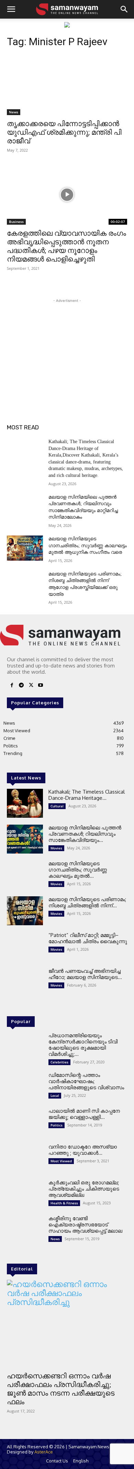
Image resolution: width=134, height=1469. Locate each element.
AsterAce (43, 1452)
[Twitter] (31, 685)
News (13, 112)
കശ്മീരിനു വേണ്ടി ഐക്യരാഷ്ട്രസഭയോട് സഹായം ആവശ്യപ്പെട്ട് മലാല (85, 1224)
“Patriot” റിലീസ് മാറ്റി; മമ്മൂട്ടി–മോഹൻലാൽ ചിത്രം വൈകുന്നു (87, 938)
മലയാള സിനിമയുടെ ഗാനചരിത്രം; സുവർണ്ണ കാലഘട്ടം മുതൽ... (77, 869)
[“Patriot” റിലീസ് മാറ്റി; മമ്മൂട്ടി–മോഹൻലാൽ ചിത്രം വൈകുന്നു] (25, 946)
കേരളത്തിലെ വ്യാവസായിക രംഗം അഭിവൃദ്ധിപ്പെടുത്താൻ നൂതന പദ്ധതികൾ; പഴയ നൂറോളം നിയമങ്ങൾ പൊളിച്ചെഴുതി (66, 246)
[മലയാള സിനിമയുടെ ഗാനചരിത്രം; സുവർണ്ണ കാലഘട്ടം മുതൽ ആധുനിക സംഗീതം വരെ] (25, 548)
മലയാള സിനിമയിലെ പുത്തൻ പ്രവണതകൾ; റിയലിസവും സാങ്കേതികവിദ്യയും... (84, 833)
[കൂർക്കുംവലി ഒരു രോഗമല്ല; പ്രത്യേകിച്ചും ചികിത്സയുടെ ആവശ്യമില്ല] (25, 1194)
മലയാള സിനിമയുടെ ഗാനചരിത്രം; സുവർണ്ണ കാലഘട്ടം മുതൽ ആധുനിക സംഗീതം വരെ (87, 545)
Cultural (57, 806)
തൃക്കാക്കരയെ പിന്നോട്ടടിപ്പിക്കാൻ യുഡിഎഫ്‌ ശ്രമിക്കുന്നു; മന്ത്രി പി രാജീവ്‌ (64, 132)
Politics (57, 1125)
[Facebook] (11, 685)
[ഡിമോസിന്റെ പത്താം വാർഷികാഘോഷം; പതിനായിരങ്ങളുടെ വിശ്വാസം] (25, 1086)
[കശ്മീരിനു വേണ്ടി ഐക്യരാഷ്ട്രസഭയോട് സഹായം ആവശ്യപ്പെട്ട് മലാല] (25, 1229)
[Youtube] (40, 685)
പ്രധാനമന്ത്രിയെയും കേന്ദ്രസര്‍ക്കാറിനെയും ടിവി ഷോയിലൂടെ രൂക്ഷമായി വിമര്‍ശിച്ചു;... (83, 1044)
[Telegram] (21, 685)
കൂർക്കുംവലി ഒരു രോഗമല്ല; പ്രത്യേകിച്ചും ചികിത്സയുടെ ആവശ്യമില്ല (83, 1188)
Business (16, 221)
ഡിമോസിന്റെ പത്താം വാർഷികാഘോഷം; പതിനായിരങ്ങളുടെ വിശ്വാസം (86, 1081)
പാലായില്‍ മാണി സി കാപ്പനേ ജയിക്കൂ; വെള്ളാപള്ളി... (84, 1114)
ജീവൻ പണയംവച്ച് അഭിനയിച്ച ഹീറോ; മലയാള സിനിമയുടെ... (85, 974)
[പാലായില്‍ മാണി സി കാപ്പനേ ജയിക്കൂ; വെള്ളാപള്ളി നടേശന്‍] (25, 1122)
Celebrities (59, 1062)
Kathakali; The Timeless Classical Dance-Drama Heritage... (86, 794)
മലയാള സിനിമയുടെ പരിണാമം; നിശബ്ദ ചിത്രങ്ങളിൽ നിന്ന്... (87, 902)
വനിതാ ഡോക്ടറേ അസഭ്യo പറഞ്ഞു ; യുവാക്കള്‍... (82, 1149)
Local (55, 1095)
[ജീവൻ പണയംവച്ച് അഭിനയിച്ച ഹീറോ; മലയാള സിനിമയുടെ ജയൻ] (25, 982)
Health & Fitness (64, 1203)
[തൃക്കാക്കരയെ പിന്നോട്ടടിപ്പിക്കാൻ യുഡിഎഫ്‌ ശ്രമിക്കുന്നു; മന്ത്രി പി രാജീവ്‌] (67, 85)
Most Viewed (61, 1161)
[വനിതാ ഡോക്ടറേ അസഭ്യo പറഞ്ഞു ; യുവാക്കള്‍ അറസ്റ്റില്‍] (25, 1158)
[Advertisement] (67, 347)
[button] (11, 9)
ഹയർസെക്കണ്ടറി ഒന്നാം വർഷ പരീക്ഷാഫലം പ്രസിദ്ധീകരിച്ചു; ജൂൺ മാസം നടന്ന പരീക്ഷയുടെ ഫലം (60, 1389)
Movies (56, 848)
